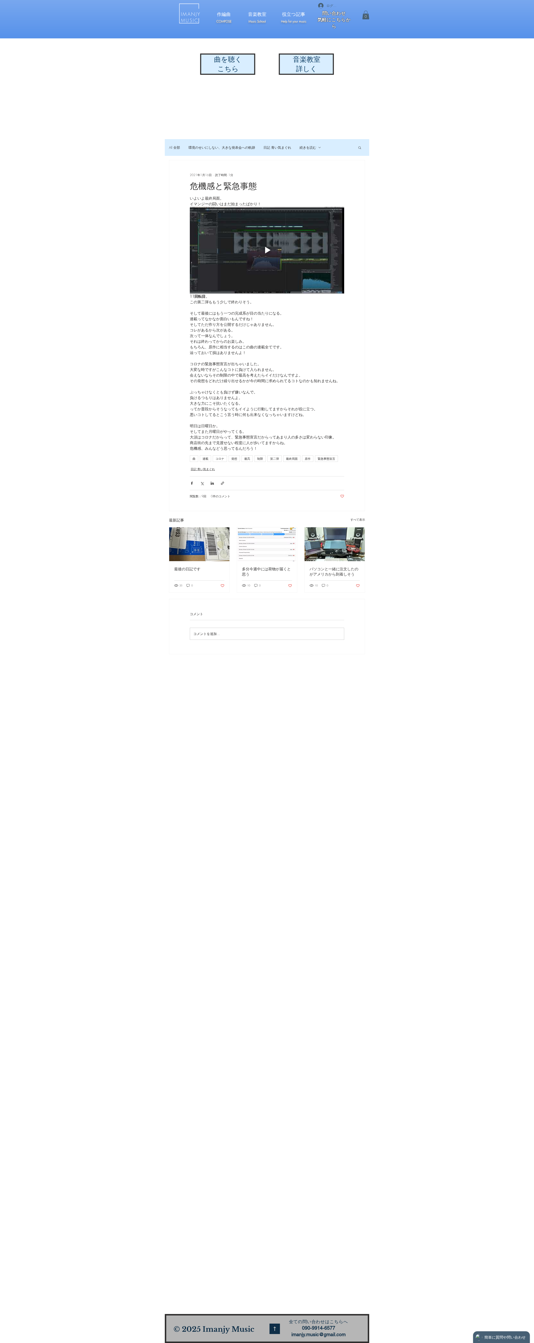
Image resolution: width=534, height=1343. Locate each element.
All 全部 (174, 147)
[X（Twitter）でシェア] (202, 483)
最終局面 (292, 459)
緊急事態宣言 (326, 459)
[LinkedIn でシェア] (212, 483)
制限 (260, 459)
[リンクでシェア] (222, 483)
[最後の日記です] (199, 544)
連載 (205, 459)
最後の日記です (187, 568)
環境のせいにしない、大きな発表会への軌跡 (221, 147)
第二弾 (274, 459)
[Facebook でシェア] (192, 483)
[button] (365, 15)
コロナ (219, 459)
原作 (308, 459)
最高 (247, 459)
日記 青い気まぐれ (277, 147)
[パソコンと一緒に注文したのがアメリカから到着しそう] (335, 544)
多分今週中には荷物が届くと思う (266, 571)
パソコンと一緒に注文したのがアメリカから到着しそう (334, 571)
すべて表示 (357, 520)
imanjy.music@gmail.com (318, 1334)
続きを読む (308, 147)
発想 (234, 459)
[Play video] (267, 250)
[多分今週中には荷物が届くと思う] (267, 544)
